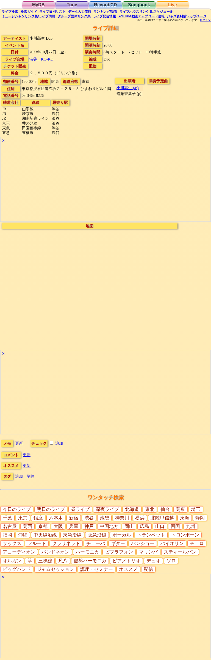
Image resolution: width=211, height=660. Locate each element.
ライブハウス (146, 11)
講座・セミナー (96, 569)
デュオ (153, 560)
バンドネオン (55, 552)
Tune (72, 4)
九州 (190, 526)
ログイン (205, 20)
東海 (184, 518)
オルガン (12, 560)
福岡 (7, 535)
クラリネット (66, 543)
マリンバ (148, 552)
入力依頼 (79, 11)
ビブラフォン (119, 552)
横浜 (140, 518)
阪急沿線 (97, 535)
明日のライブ (51, 509)
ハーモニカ (87, 552)
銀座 (38, 518)
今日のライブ (17, 509)
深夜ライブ (107, 509)
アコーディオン (19, 552)
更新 (19, 443)
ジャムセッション (55, 569)
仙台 (165, 509)
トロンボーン (185, 535)
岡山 (129, 526)
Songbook (139, 4)
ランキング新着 (105, 11)
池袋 (104, 518)
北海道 (132, 509)
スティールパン (180, 552)
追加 (59, 443)
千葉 (7, 518)
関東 (180, 509)
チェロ (197, 543)
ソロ (171, 560)
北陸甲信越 (162, 518)
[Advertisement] (105, 182)
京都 (43, 526)
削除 (30, 476)
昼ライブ (80, 509)
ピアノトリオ (126, 560)
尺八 (63, 560)
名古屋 (10, 526)
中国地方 (109, 526)
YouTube (141, 16)
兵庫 (73, 526)
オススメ (128, 569)
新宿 (73, 518)
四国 (175, 526)
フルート (36, 543)
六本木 (56, 518)
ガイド (29, 11)
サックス (12, 543)
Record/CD (105, 4)
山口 (160, 526)
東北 (149, 509)
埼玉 (196, 509)
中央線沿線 (45, 535)
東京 (22, 518)
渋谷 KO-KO (41, 59)
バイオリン (172, 543)
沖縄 (22, 535)
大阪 (58, 526)
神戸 (89, 526)
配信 (104, 16)
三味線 (45, 560)
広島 (144, 526)
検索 (10, 11)
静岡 (200, 518)
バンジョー (142, 543)
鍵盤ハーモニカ (90, 560)
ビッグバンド (17, 569)
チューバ (95, 543)
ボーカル (121, 535)
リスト (52, 11)
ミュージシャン (28, 16)
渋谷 (89, 518)
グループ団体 (74, 16)
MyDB (38, 4)
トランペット (151, 535)
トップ (186, 16)
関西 (27, 526)
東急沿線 (72, 535)
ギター (118, 543)
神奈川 (122, 518)
